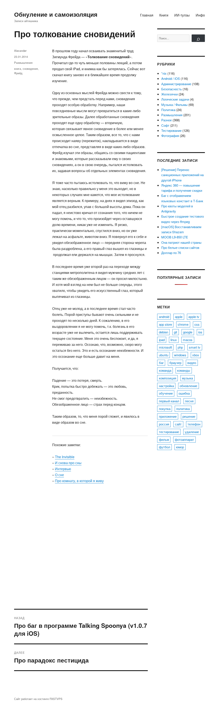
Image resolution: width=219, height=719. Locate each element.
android (164, 316)
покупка (164, 408)
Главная (146, 15)
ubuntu (163, 355)
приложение (168, 416)
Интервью (63, 468)
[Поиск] (198, 38)
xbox (195, 355)
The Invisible (64, 456)
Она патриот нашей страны (181, 242)
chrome (183, 324)
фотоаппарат (184, 439)
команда (165, 370)
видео (191, 362)
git (175, 332)
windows (180, 355)
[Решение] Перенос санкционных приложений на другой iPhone (182, 174)
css (197, 324)
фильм (164, 439)
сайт (178, 424)
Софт (165, 125)
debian (163, 332)
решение (188, 416)
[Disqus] (81, 549)
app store (165, 324)
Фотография (170, 135)
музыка (187, 378)
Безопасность (171, 89)
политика (183, 408)
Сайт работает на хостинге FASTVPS (38, 699)
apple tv (193, 316)
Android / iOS (170, 78)
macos (187, 339)
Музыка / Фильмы (174, 104)
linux (173, 339)
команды (183, 370)
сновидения (30, 69)
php (180, 347)
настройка (166, 385)
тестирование (169, 431)
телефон (194, 424)
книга (17, 69)
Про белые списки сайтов (180, 247)
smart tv (194, 347)
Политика (168, 109)
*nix (164, 73)
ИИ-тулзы (182, 15)
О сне (59, 474)
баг (161, 362)
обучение (166, 393)
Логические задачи (175, 99)
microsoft (165, 347)
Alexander (20, 51)
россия (164, 424)
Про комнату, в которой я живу (79, 480)
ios (200, 332)
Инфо (200, 15)
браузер (175, 362)
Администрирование (176, 84)
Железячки (169, 94)
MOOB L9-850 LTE (174, 237)
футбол (164, 447)
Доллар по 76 (171, 252)
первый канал (169, 401)
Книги (163, 15)
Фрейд (18, 73)
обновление (188, 385)
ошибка (184, 393)
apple (178, 316)
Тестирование (171, 130)
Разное (166, 120)
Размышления (23, 63)
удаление (192, 431)
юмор (180, 447)
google (187, 332)
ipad (162, 339)
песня (189, 401)
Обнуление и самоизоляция (55, 14)
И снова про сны (68, 462)
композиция (167, 378)
